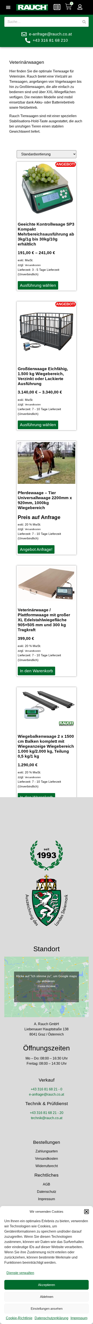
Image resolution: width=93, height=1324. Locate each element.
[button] (86, 1211)
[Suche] (84, 22)
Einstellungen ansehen (47, 1308)
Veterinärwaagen (26, 62)
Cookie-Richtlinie (19, 1318)
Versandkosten (33, 265)
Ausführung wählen (38, 285)
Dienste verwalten (20, 1273)
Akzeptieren (46, 1285)
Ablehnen (46, 1297)
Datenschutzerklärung (51, 1318)
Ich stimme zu (46, 995)
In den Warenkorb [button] (36, 671)
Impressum (79, 1318)
